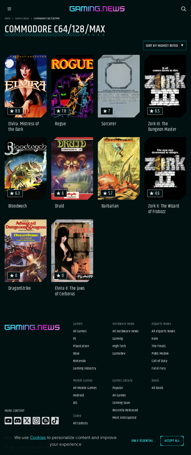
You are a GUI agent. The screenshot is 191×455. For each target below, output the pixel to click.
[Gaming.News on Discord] (17, 420)
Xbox (76, 353)
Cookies (38, 437)
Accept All (172, 441)
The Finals (159, 346)
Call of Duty (159, 361)
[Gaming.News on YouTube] (8, 420)
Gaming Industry (84, 368)
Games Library (22, 18)
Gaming (118, 339)
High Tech (119, 346)
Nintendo (79, 361)
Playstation (81, 346)
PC (74, 339)
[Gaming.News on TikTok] (55, 420)
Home (7, 18)
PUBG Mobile (160, 353)
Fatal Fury (159, 368)
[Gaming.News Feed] (45, 420)
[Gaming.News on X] (27, 420)
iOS (75, 403)
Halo (155, 339)
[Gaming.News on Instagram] (36, 420)
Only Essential (142, 441)
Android (78, 395)
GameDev (119, 353)
